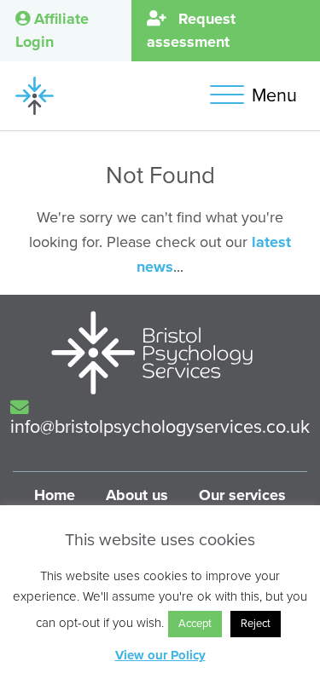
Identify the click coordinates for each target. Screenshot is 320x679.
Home (54, 495)
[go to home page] (34, 94)
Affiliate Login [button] (52, 30)
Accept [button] (195, 623)
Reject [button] (256, 623)
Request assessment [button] (191, 30)
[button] (257, 95)
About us (137, 495)
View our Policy (160, 655)
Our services (242, 495)
